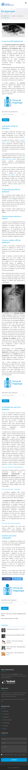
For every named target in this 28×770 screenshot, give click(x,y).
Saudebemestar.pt (5, 16)
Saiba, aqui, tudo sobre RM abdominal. (11, 523)
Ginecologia (6, 714)
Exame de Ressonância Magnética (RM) (15, 635)
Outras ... (5, 728)
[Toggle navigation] (26, 3)
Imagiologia (21, 16)
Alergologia (5, 711)
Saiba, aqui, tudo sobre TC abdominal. (11, 489)
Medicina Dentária (7, 720)
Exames (13, 16)
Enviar (14, 760)
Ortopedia (5, 725)
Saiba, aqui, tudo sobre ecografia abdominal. (12, 467)
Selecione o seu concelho (10, 111)
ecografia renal (10, 464)
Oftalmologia (6, 722)
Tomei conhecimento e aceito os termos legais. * (14, 754)
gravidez (13, 174)
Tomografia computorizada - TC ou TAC (15, 629)
